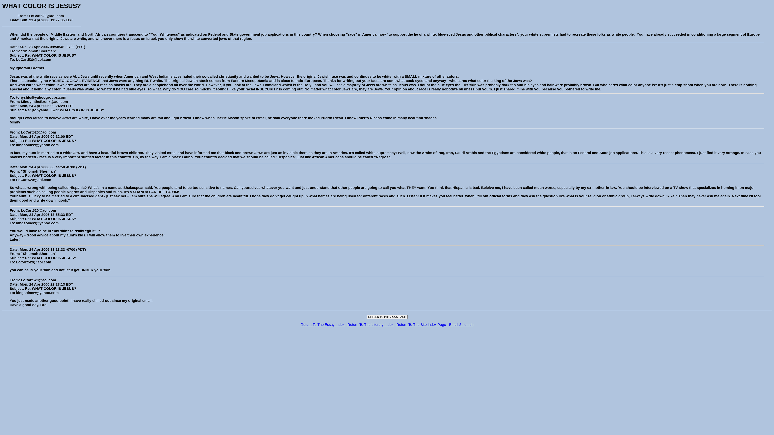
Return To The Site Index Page (421, 325)
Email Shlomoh (461, 325)
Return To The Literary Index (370, 325)
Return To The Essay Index (323, 325)
